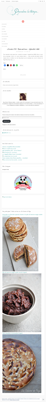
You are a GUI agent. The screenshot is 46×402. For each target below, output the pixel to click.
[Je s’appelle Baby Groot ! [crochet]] (9, 156)
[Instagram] (44, 1)
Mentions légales (15, 1)
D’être (3, 29)
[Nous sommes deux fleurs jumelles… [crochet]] (12, 159)
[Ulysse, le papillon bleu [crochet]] (9, 148)
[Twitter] (40, 1)
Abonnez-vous (6, 121)
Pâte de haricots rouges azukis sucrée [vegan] (14, 272)
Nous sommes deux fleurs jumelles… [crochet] (14, 158)
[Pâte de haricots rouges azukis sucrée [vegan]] (21, 302)
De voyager (4, 46)
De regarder (5, 43)
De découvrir (5, 36)
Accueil (2, 1)
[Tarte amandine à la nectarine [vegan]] (21, 363)
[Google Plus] (42, 1)
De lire (3, 41)
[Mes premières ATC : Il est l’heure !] (9, 152)
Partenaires (8, 1)
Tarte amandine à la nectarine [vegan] (12, 333)
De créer (4, 31)
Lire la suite (23, 74)
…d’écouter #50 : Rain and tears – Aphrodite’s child (23, 49)
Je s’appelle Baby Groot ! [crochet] (11, 154)
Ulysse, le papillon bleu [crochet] (11, 146)
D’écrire (4, 26)
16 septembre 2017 (20, 51)
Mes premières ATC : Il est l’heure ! (12, 150)
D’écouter (4, 24)
